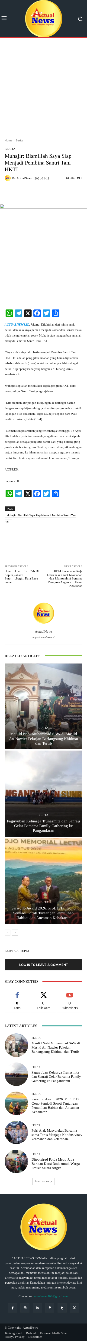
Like (17, 992)
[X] (74, 1308)
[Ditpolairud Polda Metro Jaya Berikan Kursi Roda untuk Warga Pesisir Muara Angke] (16, 1161)
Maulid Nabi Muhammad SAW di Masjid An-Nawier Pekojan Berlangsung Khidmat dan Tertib (43, 739)
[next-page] (15, 933)
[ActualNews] (8, 178)
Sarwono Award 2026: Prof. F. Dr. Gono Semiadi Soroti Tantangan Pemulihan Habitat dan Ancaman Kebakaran (43, 913)
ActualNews (24, 178)
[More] (59, 193)
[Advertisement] (43, 86)
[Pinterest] (49, 1308)
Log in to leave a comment (43, 965)
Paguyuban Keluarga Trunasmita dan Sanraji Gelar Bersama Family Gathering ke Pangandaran (43, 826)
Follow (43, 992)
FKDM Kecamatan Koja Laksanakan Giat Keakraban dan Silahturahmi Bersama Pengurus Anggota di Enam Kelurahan (64, 578)
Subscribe (70, 992)
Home (9, 140)
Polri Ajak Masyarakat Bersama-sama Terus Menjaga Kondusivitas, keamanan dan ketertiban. (57, 1135)
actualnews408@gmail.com (51, 1296)
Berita (19, 140)
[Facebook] (12, 1308)
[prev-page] (7, 933)
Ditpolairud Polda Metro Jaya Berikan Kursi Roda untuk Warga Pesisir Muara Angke (56, 1164)
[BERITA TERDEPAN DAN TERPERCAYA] (43, 18)
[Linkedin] (37, 1308)
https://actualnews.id (43, 637)
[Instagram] (24, 1308)
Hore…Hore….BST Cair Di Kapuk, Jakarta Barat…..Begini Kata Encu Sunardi (22, 576)
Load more (42, 1181)
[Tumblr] (62, 1308)
